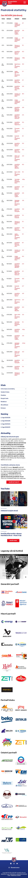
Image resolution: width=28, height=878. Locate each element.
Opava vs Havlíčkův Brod (17, 46)
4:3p (23, 329)
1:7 (23, 71)
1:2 (22, 45)
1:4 (23, 366)
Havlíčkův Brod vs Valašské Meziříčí (17, 109)
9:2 (23, 164)
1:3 (23, 128)
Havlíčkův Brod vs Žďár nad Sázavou (17, 116)
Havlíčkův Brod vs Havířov (17, 188)
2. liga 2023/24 (5, 424)
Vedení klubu (5, 392)
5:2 (23, 122)
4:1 (23, 23)
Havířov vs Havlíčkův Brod (17, 95)
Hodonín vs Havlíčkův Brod (17, 137)
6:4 (23, 278)
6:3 (23, 51)
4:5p (23, 179)
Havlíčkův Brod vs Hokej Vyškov (17, 32)
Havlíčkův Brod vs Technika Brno (17, 88)
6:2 (23, 256)
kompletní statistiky (17, 380)
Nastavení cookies (16, 875)
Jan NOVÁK (6, 15)
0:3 (23, 149)
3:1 (23, 80)
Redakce (4, 401)
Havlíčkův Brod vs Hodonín (17, 216)
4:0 (23, 293)
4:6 (23, 100)
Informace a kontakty (8, 389)
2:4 (23, 115)
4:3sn (23, 343)
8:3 (23, 93)
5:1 (23, 136)
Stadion (3, 395)
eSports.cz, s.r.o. (5, 874)
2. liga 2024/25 (5, 421)
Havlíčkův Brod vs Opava (17, 53)
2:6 (23, 193)
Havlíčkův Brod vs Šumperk (17, 210)
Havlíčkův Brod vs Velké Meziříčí (17, 166)
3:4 (23, 30)
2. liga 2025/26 (5, 417)
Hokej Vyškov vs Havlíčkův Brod (17, 24)
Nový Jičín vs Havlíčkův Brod (17, 173)
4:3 (23, 156)
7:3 (23, 228)
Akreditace (4, 405)
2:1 (22, 373)
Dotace (3, 408)
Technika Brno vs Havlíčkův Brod (17, 181)
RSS (9, 875)
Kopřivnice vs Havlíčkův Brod (17, 65)
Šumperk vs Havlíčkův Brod (17, 130)
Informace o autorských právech (18, 874)
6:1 (23, 38)
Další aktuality (14, 482)
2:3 (23, 264)
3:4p (23, 58)
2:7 (23, 187)
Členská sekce (14, 867)
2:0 (23, 86)
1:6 (23, 172)
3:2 (23, 314)
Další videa (13, 540)
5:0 (23, 250)
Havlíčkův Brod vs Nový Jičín (17, 81)
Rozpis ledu (4, 398)
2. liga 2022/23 (5, 427)
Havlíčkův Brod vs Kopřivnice (17, 123)
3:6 (23, 107)
